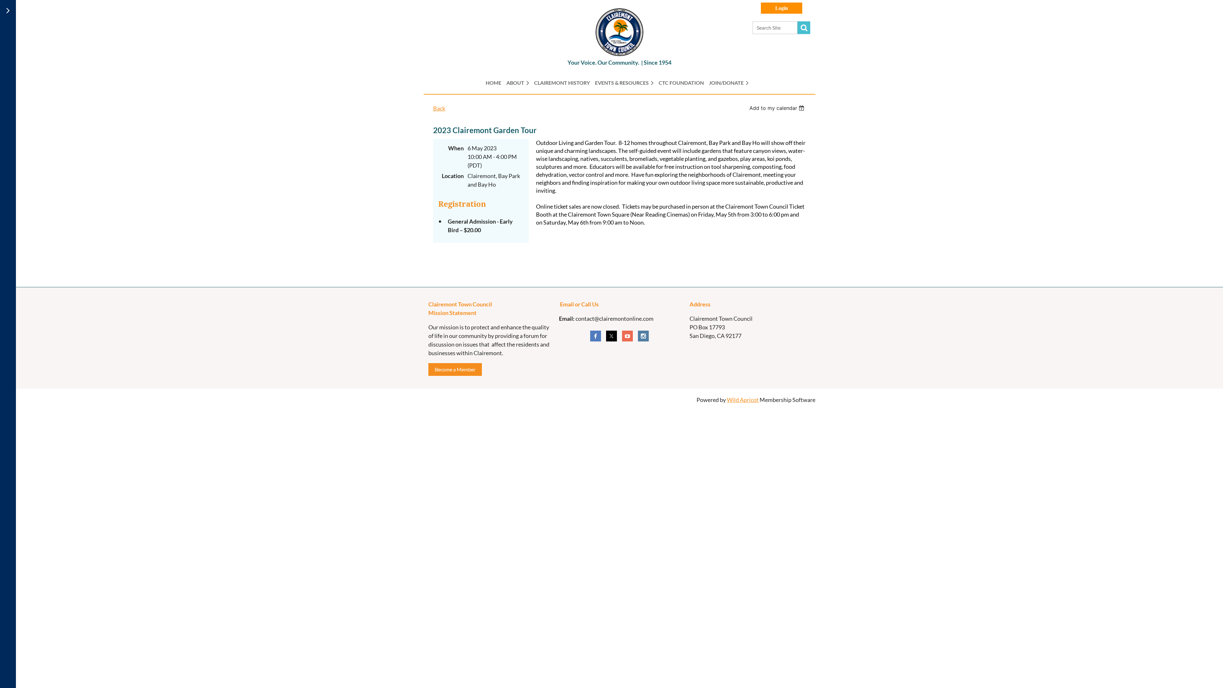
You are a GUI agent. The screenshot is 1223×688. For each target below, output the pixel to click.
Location (453, 175)
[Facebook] (595, 336)
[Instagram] (643, 336)
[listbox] (777, 108)
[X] (611, 336)
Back (439, 108)
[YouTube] (627, 336)
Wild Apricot (743, 399)
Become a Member (455, 369)
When (456, 148)
